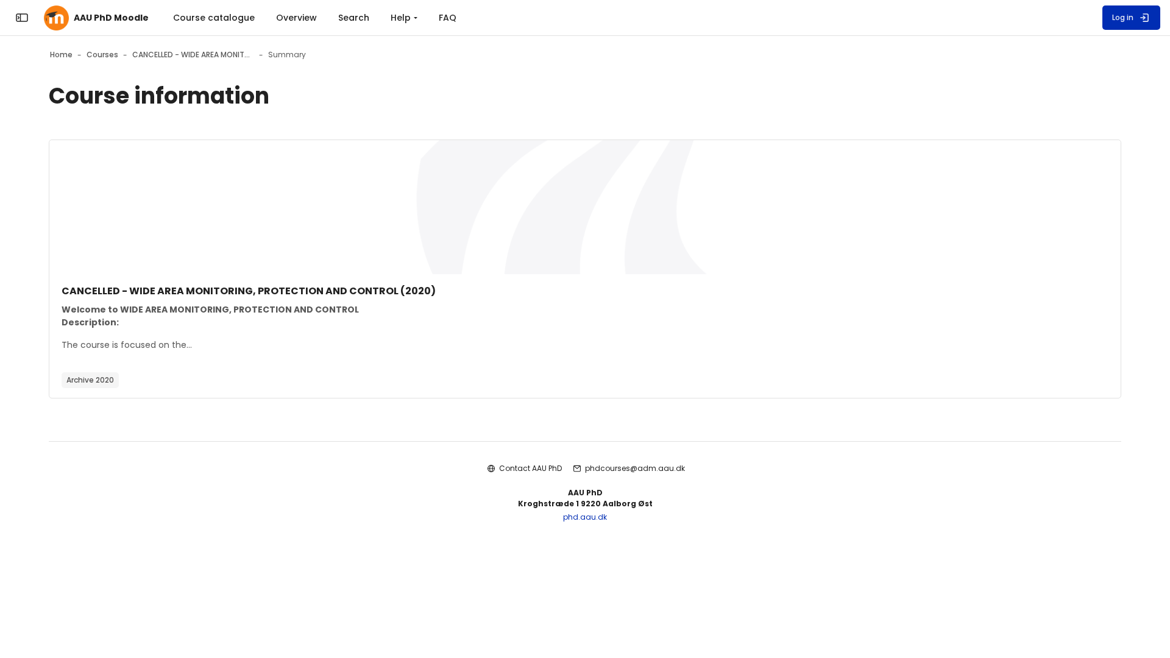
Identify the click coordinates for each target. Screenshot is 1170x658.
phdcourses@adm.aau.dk (635, 468)
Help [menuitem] (401, 18)
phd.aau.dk (585, 517)
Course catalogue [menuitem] (214, 18)
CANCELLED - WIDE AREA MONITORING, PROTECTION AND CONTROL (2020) (249, 291)
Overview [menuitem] (296, 18)
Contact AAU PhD (530, 468)
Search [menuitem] (353, 18)
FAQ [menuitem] (447, 18)
